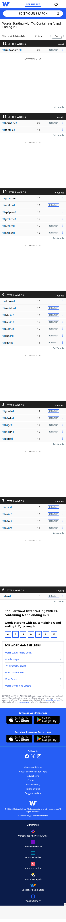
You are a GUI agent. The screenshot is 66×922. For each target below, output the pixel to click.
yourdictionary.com (53, 700)
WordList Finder (33, 857)
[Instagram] (39, 757)
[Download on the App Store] (19, 720)
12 (53, 634)
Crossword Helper (33, 846)
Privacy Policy (33, 784)
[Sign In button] (56, 4)
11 (46, 634)
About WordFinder (33, 767)
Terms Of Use (33, 788)
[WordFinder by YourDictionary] (6, 4)
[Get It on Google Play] (47, 720)
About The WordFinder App (33, 771)
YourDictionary (33, 900)
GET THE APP (33, 4)
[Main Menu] (62, 4)
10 (38, 634)
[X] (33, 757)
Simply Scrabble (33, 868)
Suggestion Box (33, 793)
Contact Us (33, 780)
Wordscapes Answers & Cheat (33, 835)
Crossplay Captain (33, 879)
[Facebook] (26, 757)
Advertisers (33, 775)
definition (53, 49)
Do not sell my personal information (33, 815)
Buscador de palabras (33, 889)
